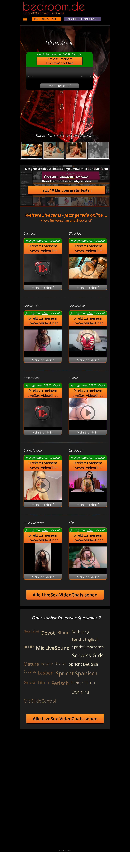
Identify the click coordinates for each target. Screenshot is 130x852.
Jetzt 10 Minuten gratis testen (66, 190)
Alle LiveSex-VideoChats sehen (65, 595)
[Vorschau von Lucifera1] (43, 281)
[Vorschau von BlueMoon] (88, 281)
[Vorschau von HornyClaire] (43, 353)
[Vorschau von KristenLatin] (43, 425)
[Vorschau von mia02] (88, 413)
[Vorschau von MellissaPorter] (43, 570)
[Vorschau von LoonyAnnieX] (43, 486)
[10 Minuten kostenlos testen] (29, 18)
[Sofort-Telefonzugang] (30, 18)
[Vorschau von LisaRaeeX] (88, 486)
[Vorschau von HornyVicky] (88, 353)
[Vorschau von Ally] (88, 570)
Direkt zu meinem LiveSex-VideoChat (59, 61)
